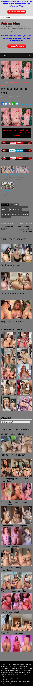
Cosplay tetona (22, 207)
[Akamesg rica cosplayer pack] (22, 169)
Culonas (9, 82)
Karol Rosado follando (10, 612)
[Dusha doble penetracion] (24, 403)
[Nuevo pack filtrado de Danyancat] (24, 340)
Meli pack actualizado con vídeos (12, 321)
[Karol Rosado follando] (16, 622)
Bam (10, 683)
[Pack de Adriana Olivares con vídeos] (24, 356)
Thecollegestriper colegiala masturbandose (12, 568)
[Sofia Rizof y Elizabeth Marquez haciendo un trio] (8, 372)
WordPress (4, 683)
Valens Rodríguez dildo (11, 546)
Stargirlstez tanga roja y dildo (13, 591)
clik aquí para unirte (18, 12)
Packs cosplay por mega (9, 214)
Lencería (15, 82)
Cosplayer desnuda (16, 209)
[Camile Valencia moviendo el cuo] (16, 643)
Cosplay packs (14, 204)
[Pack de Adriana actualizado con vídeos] (8, 340)
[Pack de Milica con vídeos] (8, 387)
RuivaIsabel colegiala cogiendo (14, 525)
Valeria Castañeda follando (12, 434)
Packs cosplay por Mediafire (20, 212)
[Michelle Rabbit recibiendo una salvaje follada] (16, 515)
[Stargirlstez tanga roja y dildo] (16, 601)
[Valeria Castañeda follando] (16, 444)
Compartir (25, 104)
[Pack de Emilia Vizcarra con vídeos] (24, 372)
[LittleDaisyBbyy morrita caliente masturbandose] (16, 491)
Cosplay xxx (5, 209)
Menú (5, 55)
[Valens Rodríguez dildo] (16, 557)
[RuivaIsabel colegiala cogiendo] (16, 536)
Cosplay (3, 82)
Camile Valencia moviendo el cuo (15, 633)
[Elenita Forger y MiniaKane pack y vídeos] (8, 403)
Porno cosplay (6, 217)
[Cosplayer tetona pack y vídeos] (7, 169)
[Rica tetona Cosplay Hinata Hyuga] (7, 185)
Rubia (21, 82)
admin (5, 97)
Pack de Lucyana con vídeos (10, 265)
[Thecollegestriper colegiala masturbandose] (16, 581)
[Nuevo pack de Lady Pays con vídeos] (24, 387)
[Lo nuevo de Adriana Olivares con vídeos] (8, 356)
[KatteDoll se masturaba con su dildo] (16, 468)
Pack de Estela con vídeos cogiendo (13, 293)
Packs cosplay (6, 212)
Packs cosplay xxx (23, 214)
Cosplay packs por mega (9, 207)
